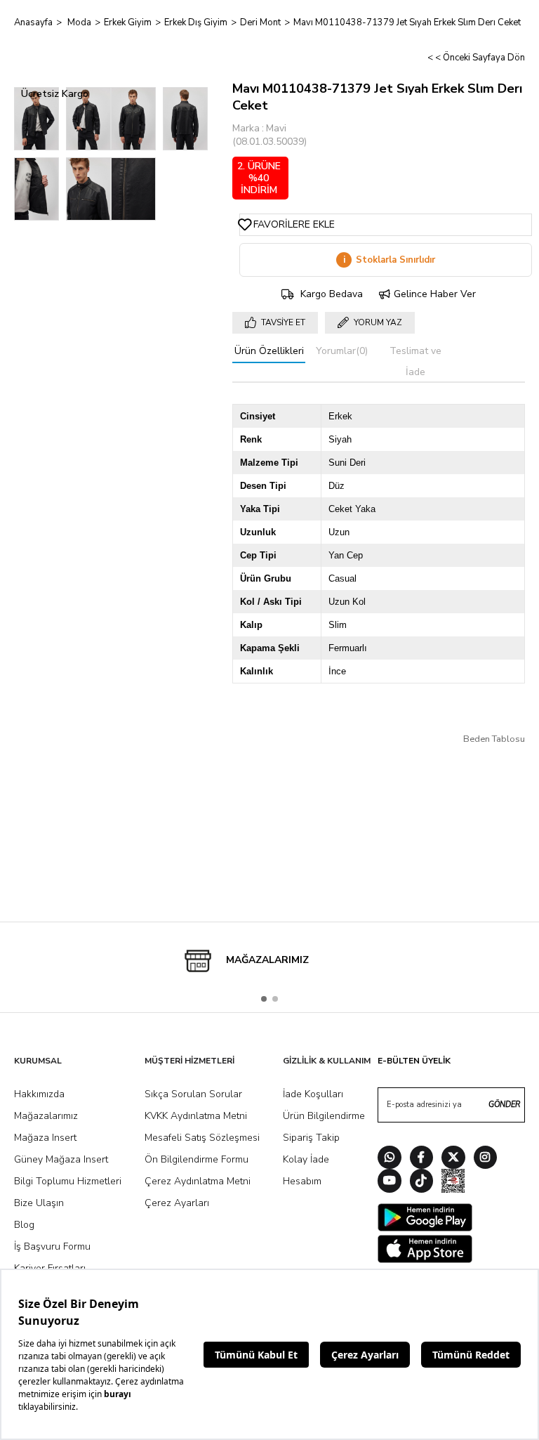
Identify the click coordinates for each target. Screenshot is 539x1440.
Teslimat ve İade (415, 361)
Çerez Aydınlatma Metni (198, 1181)
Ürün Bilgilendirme (324, 1115)
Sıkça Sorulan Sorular (193, 1094)
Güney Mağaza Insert (61, 1159)
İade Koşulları (313, 1094)
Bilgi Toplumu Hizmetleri (67, 1181)
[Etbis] (453, 1182)
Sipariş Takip (311, 1137)
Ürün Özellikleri (269, 351)
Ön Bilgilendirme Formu (196, 1159)
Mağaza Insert (45, 1137)
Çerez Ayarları (177, 1203)
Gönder (504, 1104)
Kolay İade (306, 1159)
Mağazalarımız (46, 1115)
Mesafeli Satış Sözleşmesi (202, 1137)
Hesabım (302, 1181)
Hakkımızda (39, 1094)
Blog (24, 1224)
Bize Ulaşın (39, 1203)
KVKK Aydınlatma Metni (196, 1115)
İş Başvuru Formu (52, 1246)
